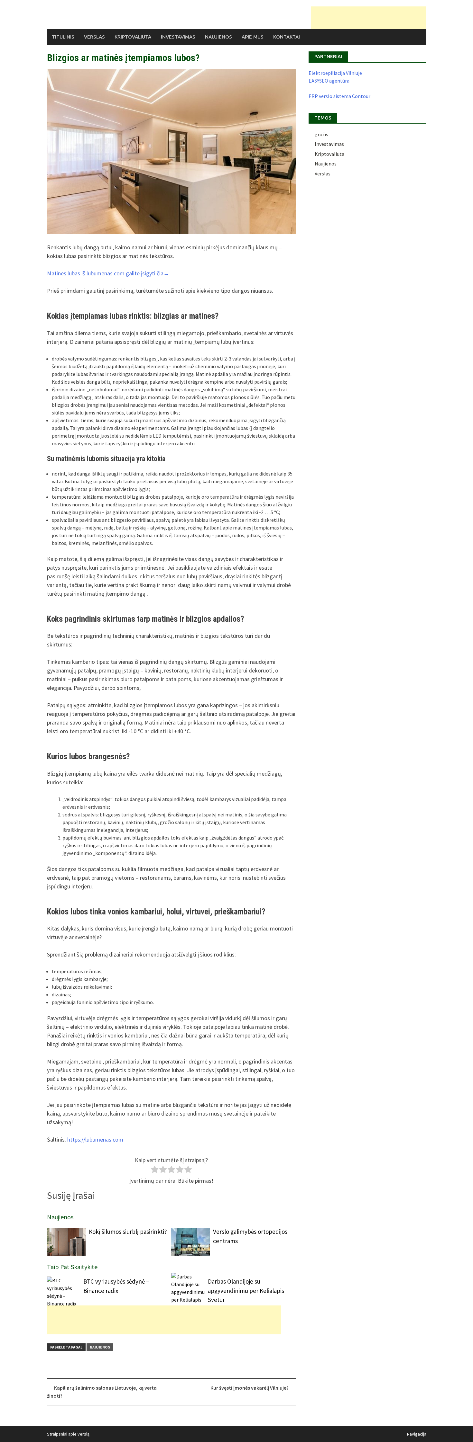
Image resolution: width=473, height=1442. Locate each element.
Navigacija (416, 1434)
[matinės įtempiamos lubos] (171, 151)
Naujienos (218, 37)
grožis (321, 134)
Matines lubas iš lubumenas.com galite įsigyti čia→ (108, 273)
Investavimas (178, 37)
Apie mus (253, 37)
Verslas (94, 37)
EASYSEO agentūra (329, 80)
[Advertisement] (368, 17)
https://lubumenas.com (95, 1139)
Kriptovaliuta (133, 37)
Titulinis (63, 37)
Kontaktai (286, 37)
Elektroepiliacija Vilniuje (335, 73)
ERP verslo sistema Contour (339, 96)
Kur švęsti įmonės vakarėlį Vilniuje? (249, 1387)
